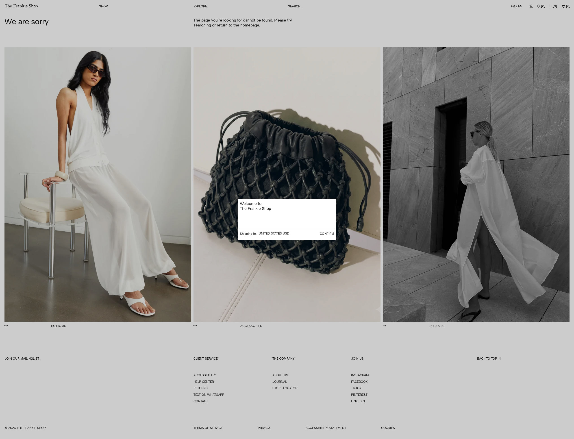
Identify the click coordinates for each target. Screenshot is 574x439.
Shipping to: (248, 233)
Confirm (327, 233)
